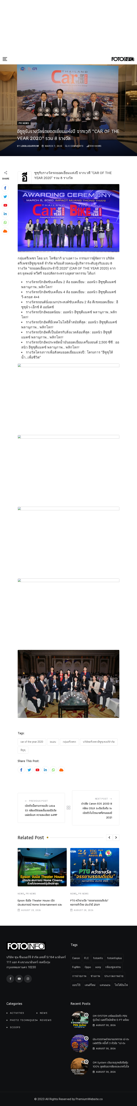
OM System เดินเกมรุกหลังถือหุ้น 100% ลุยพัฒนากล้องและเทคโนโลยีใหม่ (111, 1066)
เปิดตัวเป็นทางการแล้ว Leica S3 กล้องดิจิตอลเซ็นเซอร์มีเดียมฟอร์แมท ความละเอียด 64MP (41, 810)
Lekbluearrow (30, 146)
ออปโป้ (76, 985)
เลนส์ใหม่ (90, 985)
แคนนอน (105, 985)
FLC (86, 958)
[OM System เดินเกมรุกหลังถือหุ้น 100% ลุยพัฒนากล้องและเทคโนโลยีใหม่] (79, 1067)
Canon (76, 958)
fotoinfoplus (114, 958)
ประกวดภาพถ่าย (113, 976)
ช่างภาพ (95, 976)
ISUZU (53, 741)
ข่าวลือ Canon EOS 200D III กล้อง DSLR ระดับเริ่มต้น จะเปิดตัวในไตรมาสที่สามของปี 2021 (96, 810)
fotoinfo (98, 958)
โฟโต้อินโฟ (121, 985)
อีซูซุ (23, 750)
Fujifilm (76, 967)
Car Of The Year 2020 (32, 741)
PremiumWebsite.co (89, 1099)
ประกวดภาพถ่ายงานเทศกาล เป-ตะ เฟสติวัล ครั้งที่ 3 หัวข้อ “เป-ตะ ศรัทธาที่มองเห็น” (111, 1043)
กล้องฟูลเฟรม (113, 967)
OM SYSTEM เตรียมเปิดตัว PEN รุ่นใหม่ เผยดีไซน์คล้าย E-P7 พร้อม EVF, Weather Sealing (111, 1020)
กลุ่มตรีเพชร (69, 741)
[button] (109, 837)
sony (98, 967)
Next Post (101, 799)
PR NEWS (31, 893)
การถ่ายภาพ (79, 976)
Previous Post (38, 801)
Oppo (88, 967)
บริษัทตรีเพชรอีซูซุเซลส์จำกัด (99, 741)
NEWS (21, 893)
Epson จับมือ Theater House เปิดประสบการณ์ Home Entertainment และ (40, 902)
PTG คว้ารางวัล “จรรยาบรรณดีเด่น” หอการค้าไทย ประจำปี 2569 (89, 902)
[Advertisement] (68, 27)
